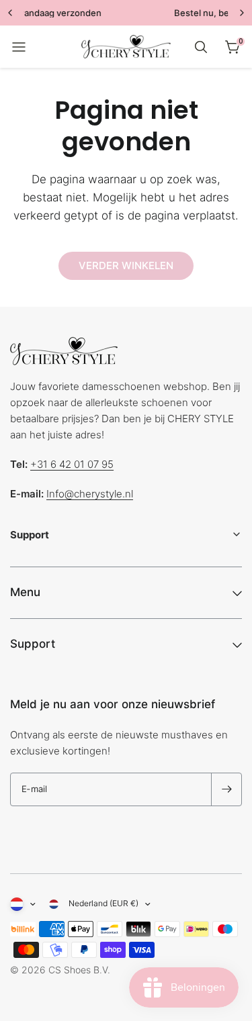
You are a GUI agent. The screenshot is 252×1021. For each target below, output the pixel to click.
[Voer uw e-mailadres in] (226, 789)
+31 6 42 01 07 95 (72, 464)
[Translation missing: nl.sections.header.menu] (19, 47)
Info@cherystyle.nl (89, 493)
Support (32, 643)
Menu (25, 592)
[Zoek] (201, 47)
